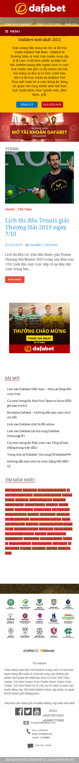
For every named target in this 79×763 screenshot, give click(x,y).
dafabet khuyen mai (40, 499)
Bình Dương (30, 490)
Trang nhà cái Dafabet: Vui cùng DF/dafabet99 (39, 454)
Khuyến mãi (52, 104)
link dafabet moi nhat (26, 529)
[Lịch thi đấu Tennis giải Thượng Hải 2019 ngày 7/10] (39, 179)
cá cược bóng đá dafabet (51, 490)
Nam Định (40, 533)
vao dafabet (39, 548)
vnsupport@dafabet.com (43, 723)
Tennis (10, 209)
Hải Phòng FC (48, 514)
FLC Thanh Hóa (61, 509)
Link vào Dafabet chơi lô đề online (30, 424)
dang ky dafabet (24, 509)
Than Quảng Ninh (42, 543)
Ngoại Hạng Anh (56, 533)
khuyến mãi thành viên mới (45, 519)
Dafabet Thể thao (35, 504)
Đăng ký (27, 104)
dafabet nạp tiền (14, 504)
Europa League (42, 509)
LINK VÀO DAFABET (18, 24)
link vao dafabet (63, 529)
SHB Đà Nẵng (31, 538)
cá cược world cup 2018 (47, 495)
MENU (15, 31)
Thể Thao (25, 209)
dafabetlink (59, 499)
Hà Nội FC (33, 514)
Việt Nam (51, 548)
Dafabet (10, 499)
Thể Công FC (59, 543)
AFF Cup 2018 (13, 490)
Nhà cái (71, 24)
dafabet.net (22, 499)
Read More (14, 279)
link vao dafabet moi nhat (19, 533)
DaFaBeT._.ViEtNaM (43, 245)
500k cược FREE (48, 24)
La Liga (9, 529)
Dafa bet (67, 495)
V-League (25, 548)
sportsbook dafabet (51, 538)
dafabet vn (52, 504)
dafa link (63, 504)
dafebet (9, 509)
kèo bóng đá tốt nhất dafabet (56, 524)
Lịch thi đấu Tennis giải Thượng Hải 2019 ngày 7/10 (37, 227)
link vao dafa (46, 529)
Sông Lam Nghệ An (20, 543)
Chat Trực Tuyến (42, 745)
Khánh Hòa (32, 524)
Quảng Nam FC (14, 538)
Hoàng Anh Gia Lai (16, 514)
